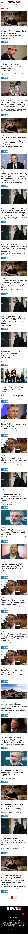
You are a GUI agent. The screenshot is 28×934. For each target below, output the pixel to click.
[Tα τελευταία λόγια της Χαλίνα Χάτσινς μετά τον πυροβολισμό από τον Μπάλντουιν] (14, 587)
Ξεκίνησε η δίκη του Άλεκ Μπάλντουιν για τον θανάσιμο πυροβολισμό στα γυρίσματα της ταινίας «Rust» (13, 67)
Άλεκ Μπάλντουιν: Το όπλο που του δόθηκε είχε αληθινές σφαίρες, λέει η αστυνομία (13, 806)
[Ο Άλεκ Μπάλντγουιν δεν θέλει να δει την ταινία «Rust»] (14, 18)
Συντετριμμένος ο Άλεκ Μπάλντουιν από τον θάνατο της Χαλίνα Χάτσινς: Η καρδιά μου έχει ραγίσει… (14, 841)
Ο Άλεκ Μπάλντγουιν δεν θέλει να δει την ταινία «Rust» (14, 32)
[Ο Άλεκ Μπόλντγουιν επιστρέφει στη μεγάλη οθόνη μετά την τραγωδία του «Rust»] (14, 411)
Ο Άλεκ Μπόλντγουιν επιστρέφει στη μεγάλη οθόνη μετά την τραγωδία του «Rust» (13, 426)
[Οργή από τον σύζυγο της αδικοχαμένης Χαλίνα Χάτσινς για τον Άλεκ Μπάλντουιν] (14, 445)
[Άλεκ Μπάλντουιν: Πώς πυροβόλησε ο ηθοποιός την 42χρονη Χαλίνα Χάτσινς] (14, 758)
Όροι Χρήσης (20, 929)
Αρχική (3, 929)
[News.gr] (14, 2)
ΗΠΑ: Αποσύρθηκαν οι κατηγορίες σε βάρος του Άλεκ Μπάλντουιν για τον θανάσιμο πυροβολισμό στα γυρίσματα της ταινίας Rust (14, 211)
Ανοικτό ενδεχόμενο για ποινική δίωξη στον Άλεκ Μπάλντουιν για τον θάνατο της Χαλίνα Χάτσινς (13, 740)
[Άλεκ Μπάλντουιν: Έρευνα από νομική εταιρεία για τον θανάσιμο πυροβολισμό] (14, 691)
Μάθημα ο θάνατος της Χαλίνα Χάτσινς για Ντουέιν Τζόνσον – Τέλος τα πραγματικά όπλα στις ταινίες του (13, 567)
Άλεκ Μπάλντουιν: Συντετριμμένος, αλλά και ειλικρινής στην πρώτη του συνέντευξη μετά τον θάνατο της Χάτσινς (13, 496)
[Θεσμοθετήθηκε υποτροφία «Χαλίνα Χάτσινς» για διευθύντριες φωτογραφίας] (14, 657)
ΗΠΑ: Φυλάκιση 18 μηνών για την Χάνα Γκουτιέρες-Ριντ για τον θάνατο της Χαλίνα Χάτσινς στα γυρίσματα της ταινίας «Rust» (14, 103)
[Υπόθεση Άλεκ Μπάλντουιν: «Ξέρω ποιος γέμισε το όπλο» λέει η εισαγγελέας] (14, 517)
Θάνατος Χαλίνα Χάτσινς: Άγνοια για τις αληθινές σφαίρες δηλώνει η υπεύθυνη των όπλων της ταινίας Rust (14, 637)
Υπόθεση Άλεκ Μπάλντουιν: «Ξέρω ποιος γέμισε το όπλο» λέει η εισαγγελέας (14, 532)
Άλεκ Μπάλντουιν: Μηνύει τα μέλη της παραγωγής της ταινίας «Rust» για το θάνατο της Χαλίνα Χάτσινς (14, 284)
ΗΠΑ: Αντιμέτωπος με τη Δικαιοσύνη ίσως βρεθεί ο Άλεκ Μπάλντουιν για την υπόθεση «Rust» (13, 320)
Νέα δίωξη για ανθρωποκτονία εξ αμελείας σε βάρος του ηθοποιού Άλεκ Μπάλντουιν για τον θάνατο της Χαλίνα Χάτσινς (14, 177)
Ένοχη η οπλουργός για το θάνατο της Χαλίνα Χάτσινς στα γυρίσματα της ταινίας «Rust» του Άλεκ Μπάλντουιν (14, 141)
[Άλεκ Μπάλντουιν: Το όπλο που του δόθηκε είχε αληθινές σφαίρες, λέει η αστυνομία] (14, 792)
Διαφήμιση (15, 929)
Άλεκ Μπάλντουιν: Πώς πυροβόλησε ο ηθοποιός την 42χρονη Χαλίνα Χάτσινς (12, 772)
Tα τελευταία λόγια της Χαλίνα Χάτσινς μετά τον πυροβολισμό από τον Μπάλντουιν (13, 602)
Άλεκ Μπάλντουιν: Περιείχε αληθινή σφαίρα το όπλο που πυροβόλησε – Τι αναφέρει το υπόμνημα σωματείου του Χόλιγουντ (12, 880)
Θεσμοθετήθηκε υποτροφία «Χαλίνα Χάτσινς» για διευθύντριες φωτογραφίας (11, 672)
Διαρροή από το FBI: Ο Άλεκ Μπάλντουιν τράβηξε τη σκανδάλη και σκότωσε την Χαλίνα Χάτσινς (11, 354)
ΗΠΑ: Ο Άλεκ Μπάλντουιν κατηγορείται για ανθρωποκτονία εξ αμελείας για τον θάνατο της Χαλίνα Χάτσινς (14, 248)
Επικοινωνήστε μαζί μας (9, 929)
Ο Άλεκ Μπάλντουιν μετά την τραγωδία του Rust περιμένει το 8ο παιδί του (13, 389)
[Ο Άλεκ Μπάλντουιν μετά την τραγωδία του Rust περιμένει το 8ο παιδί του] (14, 375)
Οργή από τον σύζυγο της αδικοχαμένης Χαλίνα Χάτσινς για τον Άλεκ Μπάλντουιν (13, 460)
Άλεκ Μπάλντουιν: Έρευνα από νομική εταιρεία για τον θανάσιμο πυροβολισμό (14, 706)
